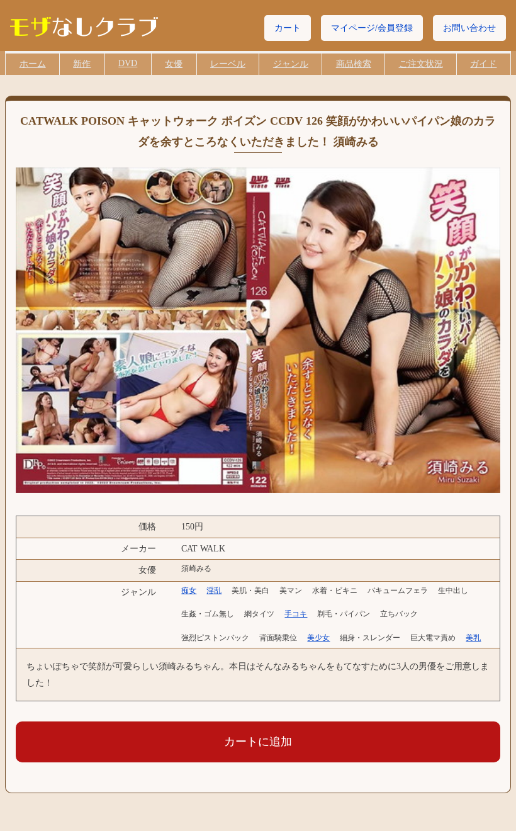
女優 (173, 64)
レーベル (227, 64)
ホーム (33, 64)
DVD (127, 63)
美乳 (473, 637)
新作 (82, 64)
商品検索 (353, 64)
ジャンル (290, 64)
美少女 (318, 637)
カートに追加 (258, 741)
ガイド (483, 64)
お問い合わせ (469, 28)
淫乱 (214, 590)
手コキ (295, 613)
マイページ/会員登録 (372, 28)
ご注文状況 (421, 64)
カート (287, 28)
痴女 (188, 590)
